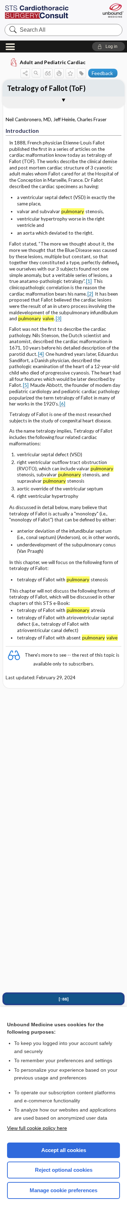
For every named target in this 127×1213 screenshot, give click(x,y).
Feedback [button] (102, 73)
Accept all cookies (63, 1150)
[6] (62, 404)
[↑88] (63, 999)
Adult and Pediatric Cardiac (52, 62)
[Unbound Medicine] (112, 10)
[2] (90, 294)
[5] (26, 385)
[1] (89, 281)
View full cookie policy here (37, 1128)
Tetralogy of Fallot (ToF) (46, 88)
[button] (108, 46)
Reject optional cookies (63, 1170)
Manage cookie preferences (63, 1190)
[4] (41, 354)
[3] (58, 318)
